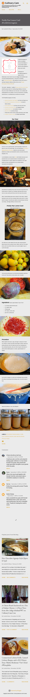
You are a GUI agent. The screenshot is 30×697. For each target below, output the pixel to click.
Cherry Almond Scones (9, 105)
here (16, 157)
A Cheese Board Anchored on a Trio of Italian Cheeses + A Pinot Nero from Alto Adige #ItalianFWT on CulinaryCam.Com (15, 609)
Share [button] (3, 443)
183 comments (11, 577)
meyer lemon (20, 436)
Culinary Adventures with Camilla (21, 87)
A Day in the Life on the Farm (13, 455)
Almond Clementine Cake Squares (11, 100)
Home (3, 9)
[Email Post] (3, 441)
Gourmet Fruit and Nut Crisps (10, 107)
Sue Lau (8, 484)
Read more (25, 577)
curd (21, 434)
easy (3, 436)
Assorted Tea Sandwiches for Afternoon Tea (13, 102)
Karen (8, 472)
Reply (8, 468)
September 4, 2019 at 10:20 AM (18, 472)
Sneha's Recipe (10, 494)
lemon (7, 436)
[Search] (23, 3)
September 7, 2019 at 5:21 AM (15, 495)
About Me (11, 9)
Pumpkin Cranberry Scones (10, 114)
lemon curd (12, 436)
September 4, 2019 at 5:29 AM (15, 457)
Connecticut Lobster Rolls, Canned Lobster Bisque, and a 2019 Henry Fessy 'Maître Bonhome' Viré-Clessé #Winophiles (15, 661)
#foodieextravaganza (13, 434)
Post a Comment (12, 629)
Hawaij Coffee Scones (9, 109)
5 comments (10, 681)
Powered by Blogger (15, 690)
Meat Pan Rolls (8, 110)
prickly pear (5, 438)
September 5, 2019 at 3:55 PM (18, 484)
